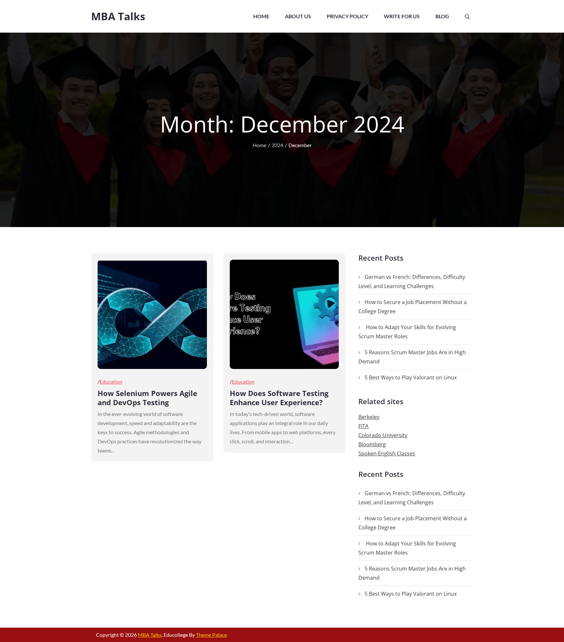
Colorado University (382, 435)
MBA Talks (118, 16)
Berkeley (368, 416)
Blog (442, 16)
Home (261, 16)
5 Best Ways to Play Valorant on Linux (411, 377)
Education (111, 381)
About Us (298, 16)
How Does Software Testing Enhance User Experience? (279, 397)
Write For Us (402, 16)
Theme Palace (211, 635)
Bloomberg (372, 444)
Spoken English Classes (386, 453)
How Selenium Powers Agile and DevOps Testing (147, 397)
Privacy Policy (347, 16)
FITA (363, 426)
